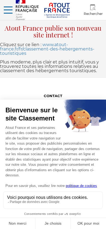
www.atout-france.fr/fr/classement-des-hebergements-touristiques (47, 49)
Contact (53, 96)
